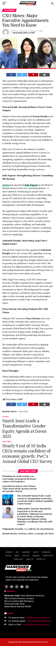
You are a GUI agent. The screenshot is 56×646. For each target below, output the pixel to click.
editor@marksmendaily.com (39, 621)
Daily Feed (26, 555)
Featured (23, 412)
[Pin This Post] (33, 74)
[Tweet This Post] (22, 74)
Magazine (36, 555)
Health (35, 552)
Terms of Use (18, 559)
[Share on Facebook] (11, 74)
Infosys (6, 184)
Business (9, 552)
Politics (8, 555)
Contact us (41, 559)
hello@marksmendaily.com (38, 618)
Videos (17, 555)
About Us (29, 559)
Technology (45, 552)
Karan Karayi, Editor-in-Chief (24, 33)
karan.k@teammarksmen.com (36, 624)
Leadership (26, 552)
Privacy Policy (48, 555)
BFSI (17, 552)
